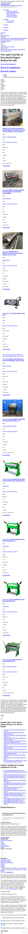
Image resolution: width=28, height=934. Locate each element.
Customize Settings (13, 888)
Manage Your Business (6, 49)
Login (9, 51)
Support (3, 843)
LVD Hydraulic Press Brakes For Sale (13, 770)
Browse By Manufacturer (13, 12)
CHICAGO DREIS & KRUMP (9, 137)
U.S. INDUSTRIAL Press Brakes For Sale (14, 783)
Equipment (6, 9)
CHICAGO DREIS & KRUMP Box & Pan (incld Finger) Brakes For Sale (14, 741)
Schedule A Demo (16, 49)
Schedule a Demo (5, 846)
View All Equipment (12, 15)
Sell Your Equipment (12, 16)
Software (6, 24)
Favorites (3, 32)
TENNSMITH (5, 486)
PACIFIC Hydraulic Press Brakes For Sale (14, 793)
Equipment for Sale (5, 859)
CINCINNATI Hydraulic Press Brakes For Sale (15, 772)
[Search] (16, 7)
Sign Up (7, 35)
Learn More (9, 2)
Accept (20, 888)
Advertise (6, 27)
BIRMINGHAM (6, 260)
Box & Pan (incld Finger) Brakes (9, 142)
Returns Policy (18, 869)
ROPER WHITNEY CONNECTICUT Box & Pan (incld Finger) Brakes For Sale (15, 761)
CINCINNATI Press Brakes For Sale (13, 787)
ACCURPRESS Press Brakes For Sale (13, 800)
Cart (2, 44)
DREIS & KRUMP (6, 198)
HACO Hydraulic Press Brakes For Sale (14, 776)
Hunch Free (10, 872)
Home (2, 38)
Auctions (6, 19)
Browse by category (8, 71)
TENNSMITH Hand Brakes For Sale (13, 801)
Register (6, 51)
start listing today (5, 4)
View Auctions (10, 20)
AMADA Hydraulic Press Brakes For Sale (14, 774)
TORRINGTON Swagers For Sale (12, 794)
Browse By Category (12, 11)
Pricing (23, 49)
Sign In (2, 35)
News (2, 51)
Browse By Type (11, 14)
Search (5, 75)
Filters (2, 80)
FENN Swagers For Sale (10, 788)
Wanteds (6, 30)
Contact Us (3, 844)
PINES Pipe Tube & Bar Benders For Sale (14, 798)
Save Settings (4, 931)
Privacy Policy (10, 869)
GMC (3, 320)
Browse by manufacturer (11, 67)
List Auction (10, 22)
